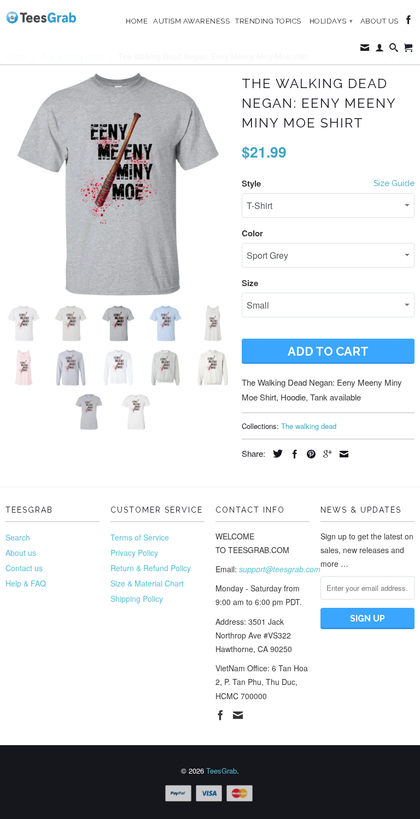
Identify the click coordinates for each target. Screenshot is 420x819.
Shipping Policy (136, 598)
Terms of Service (139, 537)
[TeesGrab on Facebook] (408, 21)
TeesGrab (221, 770)
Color (252, 233)
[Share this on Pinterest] (308, 454)
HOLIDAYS (331, 21)
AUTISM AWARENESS (191, 21)
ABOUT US (379, 21)
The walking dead (308, 426)
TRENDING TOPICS (268, 21)
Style (251, 183)
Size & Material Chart (147, 583)
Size (250, 283)
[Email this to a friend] (341, 454)
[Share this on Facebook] (292, 454)
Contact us (24, 567)
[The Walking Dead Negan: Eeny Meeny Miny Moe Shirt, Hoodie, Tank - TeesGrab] (118, 184)
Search (17, 537)
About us (20, 552)
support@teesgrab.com (279, 569)
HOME (137, 21)
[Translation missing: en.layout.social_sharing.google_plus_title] (325, 454)
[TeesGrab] (41, 17)
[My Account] (379, 49)
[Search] (394, 49)
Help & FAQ (25, 583)
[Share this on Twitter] (275, 453)
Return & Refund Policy (150, 567)
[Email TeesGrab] (365, 49)
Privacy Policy (134, 552)
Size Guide (394, 183)
